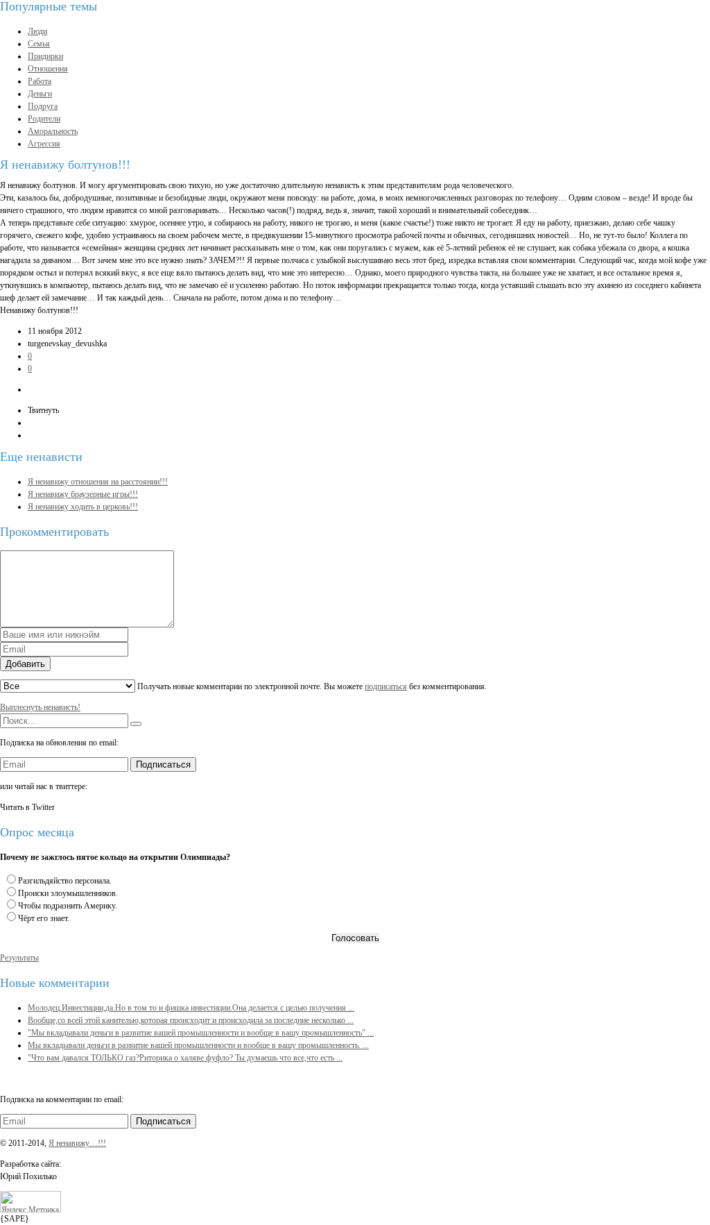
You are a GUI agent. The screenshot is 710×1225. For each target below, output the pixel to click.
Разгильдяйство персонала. (65, 881)
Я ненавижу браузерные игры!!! (83, 494)
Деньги (40, 94)
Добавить (25, 664)
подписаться (386, 686)
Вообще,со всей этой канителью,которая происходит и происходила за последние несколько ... (191, 1020)
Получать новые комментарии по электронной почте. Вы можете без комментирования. (311, 686)
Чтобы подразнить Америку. (67, 906)
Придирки (45, 56)
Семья (39, 44)
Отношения (48, 69)
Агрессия (44, 144)
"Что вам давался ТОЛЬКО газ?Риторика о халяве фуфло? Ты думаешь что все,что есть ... (185, 1058)
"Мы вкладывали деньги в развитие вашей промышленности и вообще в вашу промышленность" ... (201, 1033)
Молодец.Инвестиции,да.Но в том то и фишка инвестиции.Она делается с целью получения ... (191, 1008)
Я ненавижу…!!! (77, 1143)
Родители (44, 119)
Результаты (19, 958)
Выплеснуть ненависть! (40, 707)
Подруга (43, 106)
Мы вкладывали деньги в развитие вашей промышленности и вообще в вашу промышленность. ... (198, 1045)
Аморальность (53, 131)
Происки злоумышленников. (68, 893)
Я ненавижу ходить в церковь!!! (83, 507)
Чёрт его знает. (43, 918)
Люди (37, 31)
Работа (39, 81)
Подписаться (163, 764)
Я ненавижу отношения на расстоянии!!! (98, 482)
